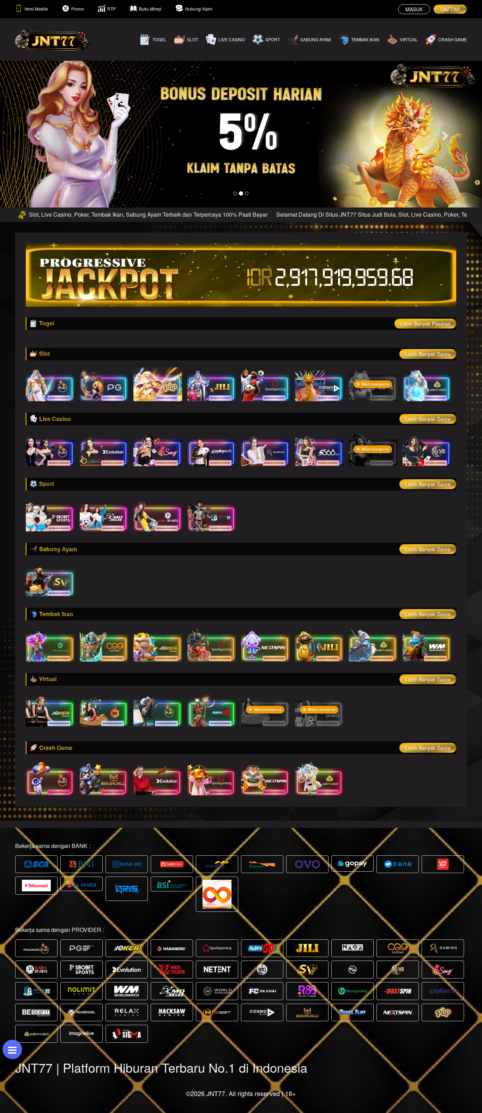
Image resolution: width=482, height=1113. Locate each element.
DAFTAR (450, 9)
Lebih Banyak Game (428, 353)
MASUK (414, 9)
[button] (36, 133)
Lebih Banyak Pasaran (425, 323)
